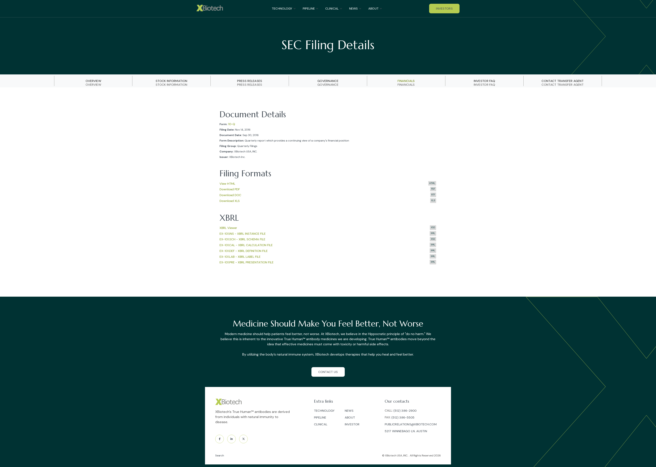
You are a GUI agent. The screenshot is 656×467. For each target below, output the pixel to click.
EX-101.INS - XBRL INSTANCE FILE (243, 234)
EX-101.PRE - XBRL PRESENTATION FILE (247, 262)
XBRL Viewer (228, 228)
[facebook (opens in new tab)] (219, 439)
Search (219, 455)
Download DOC (230, 195)
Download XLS (230, 201)
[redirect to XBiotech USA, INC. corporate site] (210, 8)
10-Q (231, 124)
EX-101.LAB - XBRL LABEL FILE (240, 257)
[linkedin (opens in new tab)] (231, 439)
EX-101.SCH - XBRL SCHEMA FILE (242, 239)
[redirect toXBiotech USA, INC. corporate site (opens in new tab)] (229, 402)
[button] (283, 8)
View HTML (227, 184)
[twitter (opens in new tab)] (243, 439)
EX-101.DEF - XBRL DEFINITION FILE (244, 251)
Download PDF (230, 189)
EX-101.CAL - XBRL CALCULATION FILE (246, 245)
